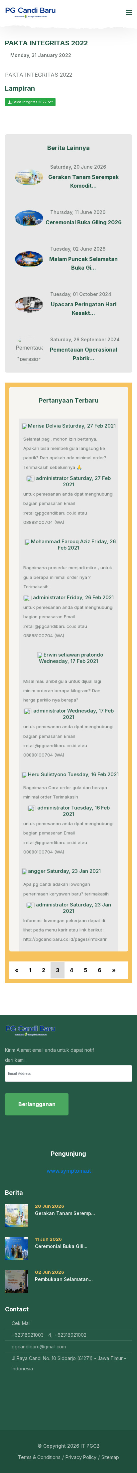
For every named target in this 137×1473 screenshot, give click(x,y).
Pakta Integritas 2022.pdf (32, 102)
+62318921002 (70, 1335)
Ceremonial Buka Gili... (61, 1246)
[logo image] (30, 12)
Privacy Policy (81, 1457)
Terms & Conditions (39, 1457)
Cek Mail (21, 1323)
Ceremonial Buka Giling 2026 (84, 222)
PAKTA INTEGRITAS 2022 (46, 43)
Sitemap (110, 1457)
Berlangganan (37, 1104)
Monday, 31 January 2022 (40, 55)
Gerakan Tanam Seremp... (65, 1213)
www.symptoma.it (69, 1170)
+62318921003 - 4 (31, 1335)
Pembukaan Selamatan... (64, 1279)
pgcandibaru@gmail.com (39, 1346)
